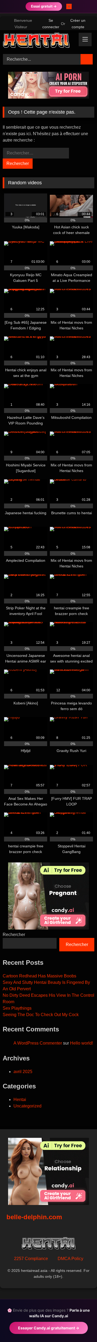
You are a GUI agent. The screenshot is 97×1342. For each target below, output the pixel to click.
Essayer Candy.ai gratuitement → (48, 1328)
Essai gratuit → (44, 6)
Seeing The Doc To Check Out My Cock (41, 1014)
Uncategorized (27, 1106)
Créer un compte (77, 23)
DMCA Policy (70, 1258)
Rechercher (14, 934)
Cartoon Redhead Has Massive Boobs (39, 976)
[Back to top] (80, 1326)
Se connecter (50, 23)
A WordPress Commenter (37, 1043)
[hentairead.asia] (40, 41)
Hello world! (81, 1043)
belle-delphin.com (34, 1217)
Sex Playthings (17, 1008)
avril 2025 (22, 1071)
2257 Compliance (31, 1258)
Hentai (19, 1099)
